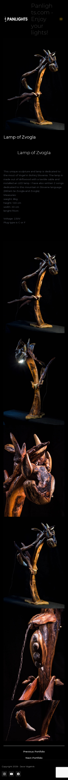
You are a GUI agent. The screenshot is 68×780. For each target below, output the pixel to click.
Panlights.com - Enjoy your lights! (42, 19)
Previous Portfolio (34, 751)
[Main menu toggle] (61, 19)
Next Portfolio (34, 758)
